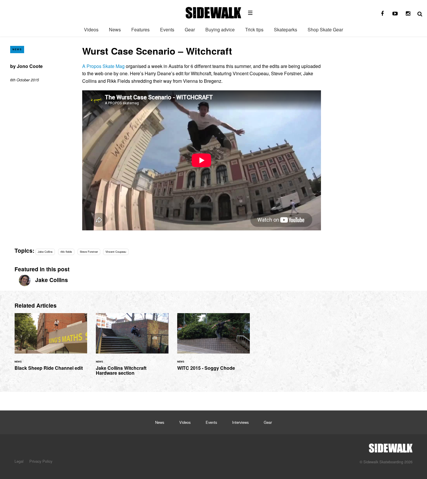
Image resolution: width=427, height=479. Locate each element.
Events (167, 29)
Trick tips (254, 29)
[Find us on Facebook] (382, 14)
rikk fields (66, 252)
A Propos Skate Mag (103, 66)
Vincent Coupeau (115, 252)
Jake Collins (45, 252)
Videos (91, 29)
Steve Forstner (89, 252)
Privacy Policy (40, 461)
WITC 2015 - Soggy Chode (213, 345)
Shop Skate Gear (325, 29)
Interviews (240, 422)
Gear (190, 29)
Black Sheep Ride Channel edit (51, 345)
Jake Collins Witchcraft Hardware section (132, 348)
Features (140, 29)
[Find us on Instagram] (408, 14)
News (115, 29)
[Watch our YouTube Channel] (395, 14)
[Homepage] (390, 446)
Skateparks (285, 29)
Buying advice (220, 29)
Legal (19, 461)
